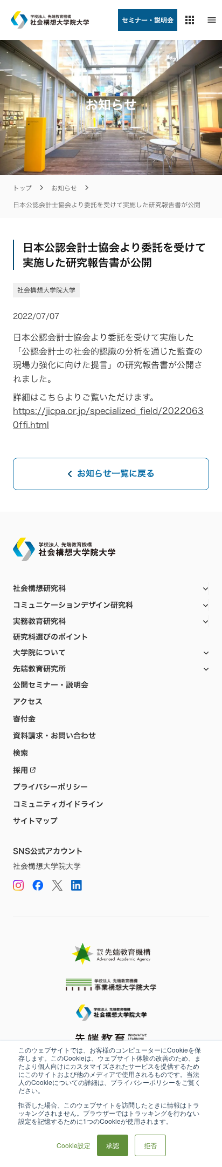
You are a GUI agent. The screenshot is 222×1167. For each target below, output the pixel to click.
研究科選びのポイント (50, 637)
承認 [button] (112, 1145)
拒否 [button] (150, 1145)
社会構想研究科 (39, 588)
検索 (20, 753)
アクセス (28, 701)
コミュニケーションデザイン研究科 (73, 604)
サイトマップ (35, 821)
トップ (22, 188)
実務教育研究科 (39, 621)
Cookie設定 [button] (74, 1145)
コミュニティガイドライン (58, 804)
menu (211, 20)
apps (189, 19)
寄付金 (24, 719)
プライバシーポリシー (50, 787)
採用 (20, 770)
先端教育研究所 (39, 668)
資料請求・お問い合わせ (54, 735)
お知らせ (64, 188)
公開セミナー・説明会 (50, 685)
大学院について (39, 652)
